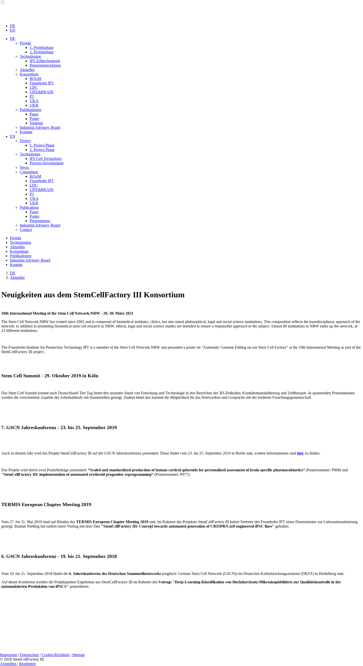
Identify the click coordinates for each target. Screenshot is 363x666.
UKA (34, 101)
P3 (32, 96)
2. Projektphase (42, 52)
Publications (29, 207)
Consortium (29, 172)
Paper (34, 114)
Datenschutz (29, 655)
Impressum (8, 655)
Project (25, 141)
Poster (34, 118)
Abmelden (8, 664)
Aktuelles (27, 70)
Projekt (25, 43)
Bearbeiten (27, 664)
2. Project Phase (42, 150)
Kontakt (26, 132)
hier (300, 453)
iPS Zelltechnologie (45, 61)
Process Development (46, 163)
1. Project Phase (42, 145)
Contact (26, 230)
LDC (34, 87)
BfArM (35, 78)
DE (12, 26)
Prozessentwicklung (45, 65)
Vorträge (36, 123)
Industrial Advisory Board (40, 127)
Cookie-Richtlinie (55, 655)
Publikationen (30, 110)
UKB (34, 105)
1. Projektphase (42, 47)
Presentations (40, 221)
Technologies (30, 154)
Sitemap (78, 655)
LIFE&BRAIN (42, 92)
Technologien (30, 56)
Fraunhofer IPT (42, 83)
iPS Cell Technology (46, 158)
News (24, 167)
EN (12, 30)
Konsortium (29, 74)
